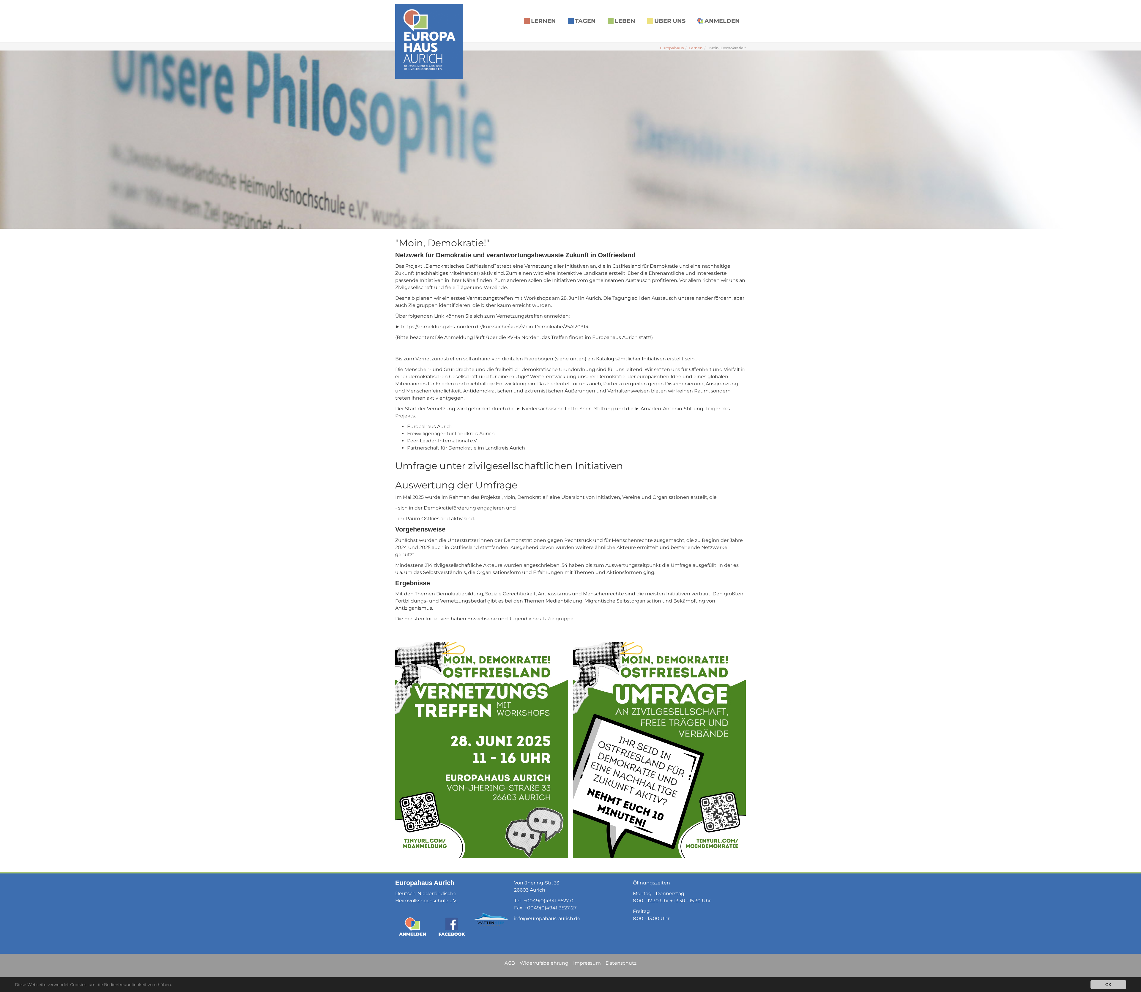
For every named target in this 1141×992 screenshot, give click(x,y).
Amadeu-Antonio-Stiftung (672, 408)
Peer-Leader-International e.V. (442, 441)
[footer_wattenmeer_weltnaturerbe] (491, 919)
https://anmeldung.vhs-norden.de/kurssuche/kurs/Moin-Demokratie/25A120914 (495, 326)
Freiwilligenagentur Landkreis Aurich (451, 433)
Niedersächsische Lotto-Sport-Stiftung (568, 408)
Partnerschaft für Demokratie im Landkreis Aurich (466, 448)
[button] (15, 140)
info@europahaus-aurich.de (547, 918)
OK (1108, 984)
